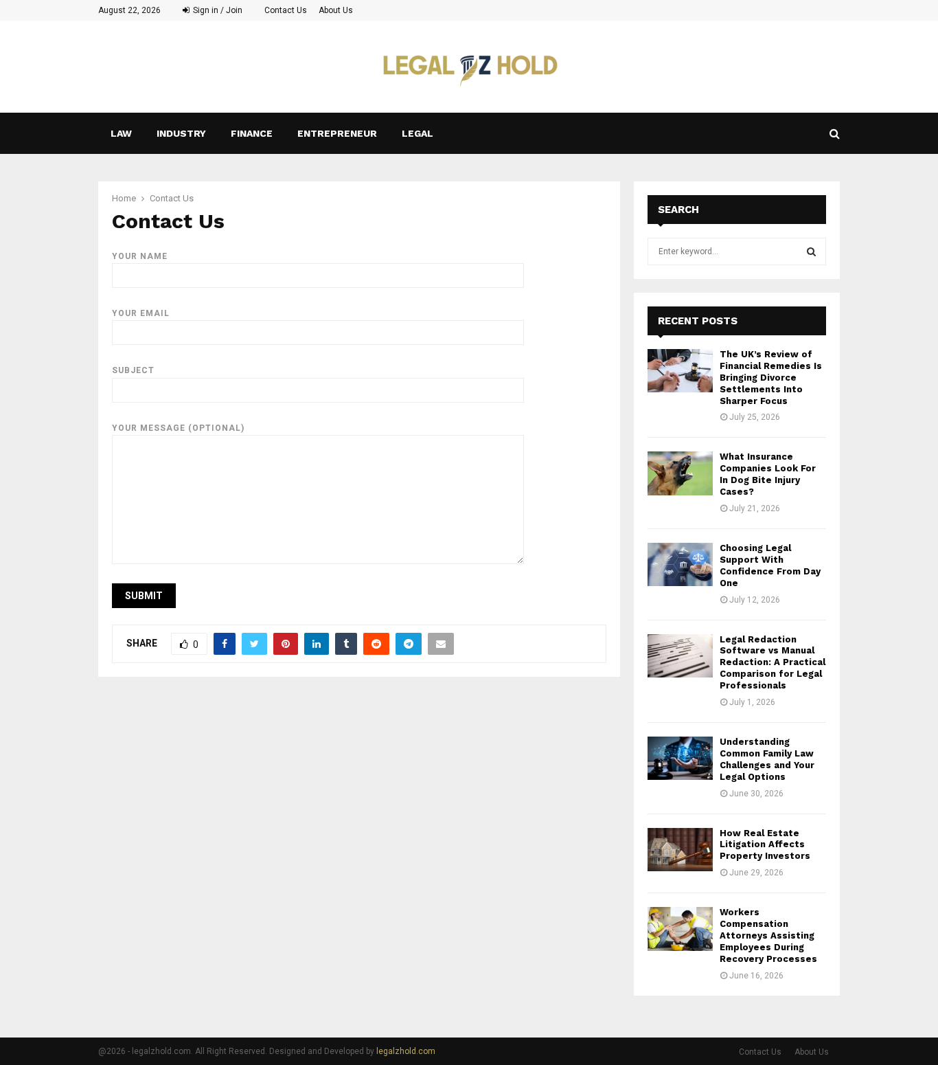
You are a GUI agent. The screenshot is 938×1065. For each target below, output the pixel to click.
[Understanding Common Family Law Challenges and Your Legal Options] (680, 758)
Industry (181, 133)
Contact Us (285, 10)
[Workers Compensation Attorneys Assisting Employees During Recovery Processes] (680, 928)
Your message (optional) (178, 428)
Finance (252, 133)
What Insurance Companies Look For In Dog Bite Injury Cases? (768, 474)
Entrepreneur (337, 133)
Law (121, 133)
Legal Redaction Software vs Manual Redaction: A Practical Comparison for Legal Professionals (772, 662)
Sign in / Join (216, 10)
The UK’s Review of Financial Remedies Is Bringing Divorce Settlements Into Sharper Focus (771, 377)
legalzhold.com (405, 1051)
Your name (140, 256)
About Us (336, 10)
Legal (417, 133)
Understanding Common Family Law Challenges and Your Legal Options (767, 759)
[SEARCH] (811, 251)
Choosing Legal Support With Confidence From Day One (770, 565)
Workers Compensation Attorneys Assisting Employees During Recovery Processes (768, 935)
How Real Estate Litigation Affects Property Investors (765, 845)
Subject (133, 370)
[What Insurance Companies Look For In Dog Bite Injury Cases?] (680, 473)
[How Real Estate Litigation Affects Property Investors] (680, 849)
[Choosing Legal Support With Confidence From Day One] (680, 564)
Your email (141, 313)
